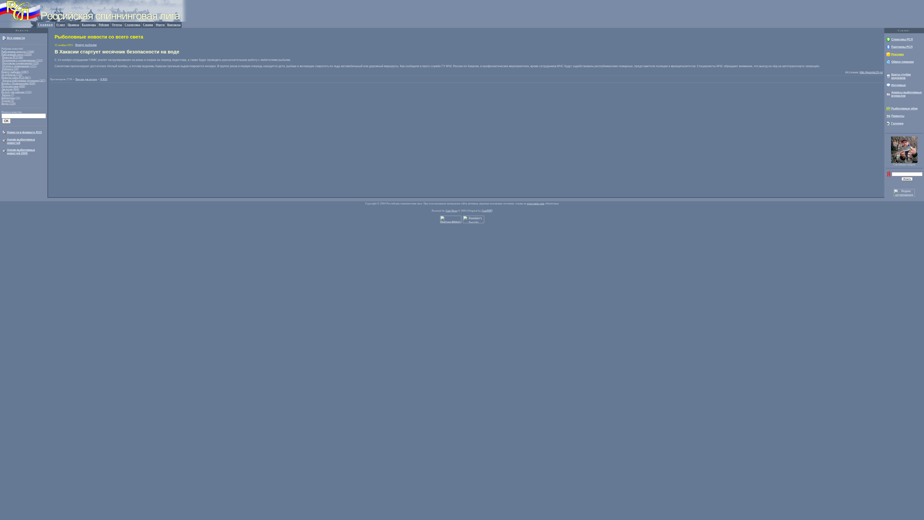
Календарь (89, 24)
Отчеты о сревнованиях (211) (19, 66)
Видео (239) (8, 103)
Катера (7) (8, 94)
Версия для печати (86, 79)
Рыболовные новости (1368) (17, 51)
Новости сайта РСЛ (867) (16, 77)
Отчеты (117, 24)
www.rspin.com (535, 203)
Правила (73, 24)
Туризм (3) (7, 100)
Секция (148, 24)
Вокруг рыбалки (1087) (15, 71)
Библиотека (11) (10, 97)
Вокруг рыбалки (86, 45)
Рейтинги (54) (10, 68)
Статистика (132, 24)
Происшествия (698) (13, 86)
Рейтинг (104, 24)
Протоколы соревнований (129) (20, 63)
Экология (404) (10, 89)
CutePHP (487, 210)
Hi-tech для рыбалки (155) (16, 92)
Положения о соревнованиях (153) (22, 60)
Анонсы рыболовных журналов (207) (23, 80)
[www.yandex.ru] (889, 175)
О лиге (60, 24)
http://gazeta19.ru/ (871, 72)
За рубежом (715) (11, 74)
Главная (45, 24)
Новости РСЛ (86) (12, 57)
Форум (160, 24)
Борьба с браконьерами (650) (18, 83)
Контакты (173, 24)
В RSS (103, 79)
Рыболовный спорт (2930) (16, 54)
